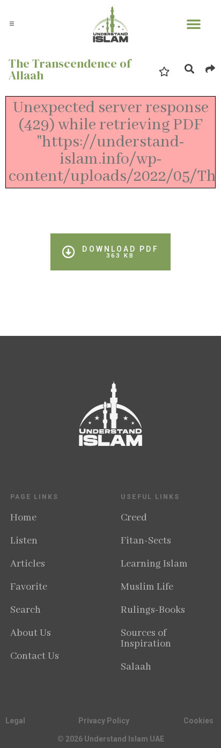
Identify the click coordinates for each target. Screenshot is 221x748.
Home (23, 517)
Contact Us (34, 656)
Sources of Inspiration (146, 638)
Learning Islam (154, 564)
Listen (24, 540)
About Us (30, 633)
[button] (11, 23)
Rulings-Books (153, 610)
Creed (134, 517)
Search (25, 610)
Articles (27, 564)
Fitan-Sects (146, 540)
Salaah (136, 667)
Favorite (28, 587)
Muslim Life (147, 587)
